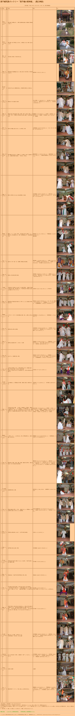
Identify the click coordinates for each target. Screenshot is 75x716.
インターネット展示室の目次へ (13, 711)
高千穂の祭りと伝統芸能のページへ (28, 711)
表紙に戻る (2, 711)
